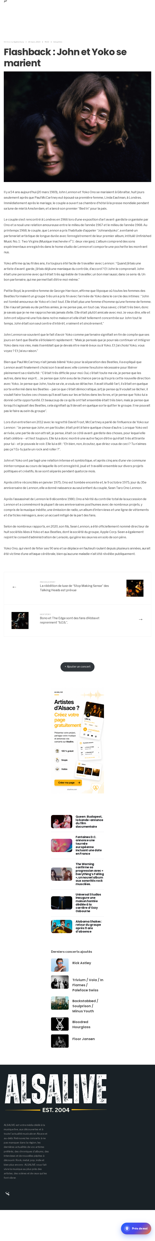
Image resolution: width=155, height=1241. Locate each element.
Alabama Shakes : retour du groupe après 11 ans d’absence (89, 926)
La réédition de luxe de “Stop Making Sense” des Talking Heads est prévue (74, 586)
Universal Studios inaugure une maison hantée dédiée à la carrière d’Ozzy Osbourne (88, 902)
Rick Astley (81, 963)
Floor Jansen (83, 1038)
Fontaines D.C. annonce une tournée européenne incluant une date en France (89, 845)
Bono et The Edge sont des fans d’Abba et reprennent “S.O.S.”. (69, 618)
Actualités (57, 42)
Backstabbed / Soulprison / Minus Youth (85, 1006)
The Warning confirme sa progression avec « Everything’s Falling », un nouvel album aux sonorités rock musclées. (90, 874)
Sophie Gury (19, 42)
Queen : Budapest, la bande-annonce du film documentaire (89, 822)
